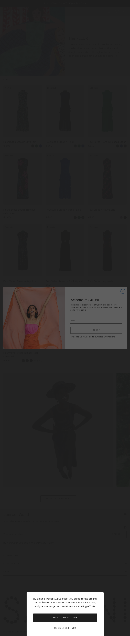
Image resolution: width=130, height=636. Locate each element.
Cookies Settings (65, 628)
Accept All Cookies (65, 617)
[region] (65, 318)
